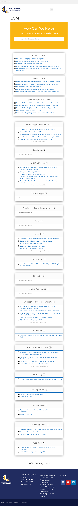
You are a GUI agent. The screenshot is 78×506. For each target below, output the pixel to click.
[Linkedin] (73, 482)
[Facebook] (63, 482)
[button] (51, 9)
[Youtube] (68, 482)
